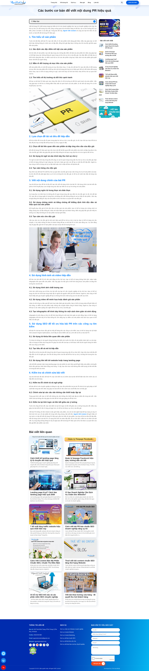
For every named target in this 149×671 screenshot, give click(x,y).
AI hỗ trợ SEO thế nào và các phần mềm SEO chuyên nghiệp (44, 596)
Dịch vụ (73, 2)
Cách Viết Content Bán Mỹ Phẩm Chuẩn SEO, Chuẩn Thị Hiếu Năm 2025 (45, 563)
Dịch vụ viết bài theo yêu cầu (68, 641)
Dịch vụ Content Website (67, 632)
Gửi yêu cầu (97, 663)
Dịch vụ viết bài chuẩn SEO (67, 638)
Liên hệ (96, 2)
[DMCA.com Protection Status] (33, 651)
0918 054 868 (132, 2)
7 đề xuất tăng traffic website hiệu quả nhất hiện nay (45, 527)
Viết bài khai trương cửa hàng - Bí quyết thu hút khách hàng (80, 596)
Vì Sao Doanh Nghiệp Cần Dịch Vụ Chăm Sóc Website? (79, 493)
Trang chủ (54, 2)
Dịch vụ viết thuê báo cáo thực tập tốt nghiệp (72, 644)
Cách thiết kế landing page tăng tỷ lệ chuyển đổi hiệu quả (44, 459)
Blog (89, 2)
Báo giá (82, 2)
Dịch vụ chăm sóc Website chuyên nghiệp (71, 629)
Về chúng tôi (64, 2)
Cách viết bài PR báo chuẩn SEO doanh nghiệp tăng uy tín (79, 527)
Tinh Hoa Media (116, 668)
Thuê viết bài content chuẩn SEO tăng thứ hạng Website (80, 562)
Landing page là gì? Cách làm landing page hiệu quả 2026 (43, 493)
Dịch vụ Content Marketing (67, 635)
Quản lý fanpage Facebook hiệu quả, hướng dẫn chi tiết (79, 459)
